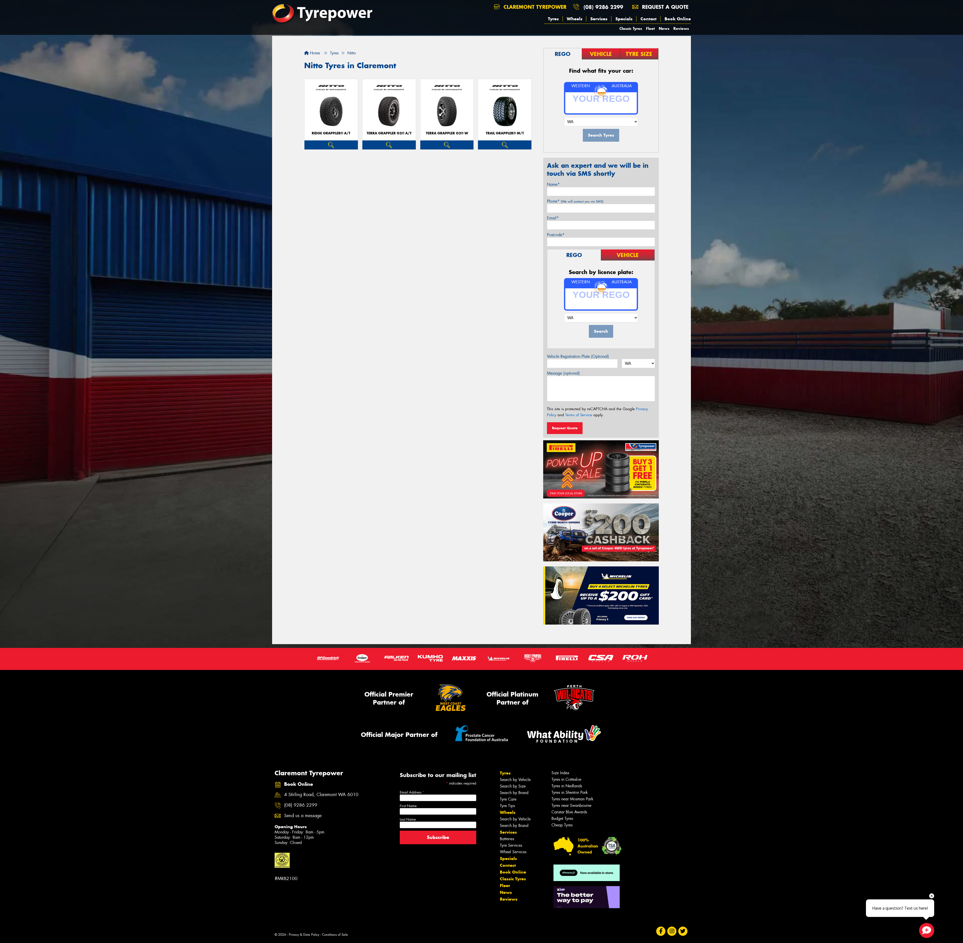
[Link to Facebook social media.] (661, 931)
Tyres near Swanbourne (571, 805)
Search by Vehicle (515, 779)
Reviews (681, 28)
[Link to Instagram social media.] (672, 931)
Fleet (650, 28)
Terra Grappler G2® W (447, 133)
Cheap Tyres (562, 825)
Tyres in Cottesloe (566, 779)
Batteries (507, 838)
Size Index (560, 773)
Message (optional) (563, 373)
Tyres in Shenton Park (569, 792)
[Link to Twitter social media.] (683, 931)
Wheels (574, 19)
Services (598, 19)
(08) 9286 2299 (603, 7)
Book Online (678, 19)
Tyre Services (511, 845)
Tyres (553, 19)
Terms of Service (578, 414)
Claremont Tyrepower (534, 7)
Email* (553, 218)
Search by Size (513, 786)
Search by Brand (514, 792)
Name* (553, 184)
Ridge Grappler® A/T (331, 133)
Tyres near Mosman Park (572, 799)
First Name (408, 806)
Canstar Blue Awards (569, 812)
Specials (623, 19)
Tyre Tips (507, 805)
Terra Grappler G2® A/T (389, 133)
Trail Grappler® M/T (505, 133)
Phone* (575, 201)
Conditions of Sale (335, 934)
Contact (648, 19)
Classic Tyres (630, 28)
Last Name (408, 819)
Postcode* (556, 234)
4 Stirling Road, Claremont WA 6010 (321, 795)
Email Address (412, 792)
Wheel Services (513, 851)
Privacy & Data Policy (304, 934)
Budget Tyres (562, 818)
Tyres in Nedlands (566, 786)
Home (314, 53)
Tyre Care (508, 799)
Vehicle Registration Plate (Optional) (578, 356)
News (664, 28)
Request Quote (565, 428)
